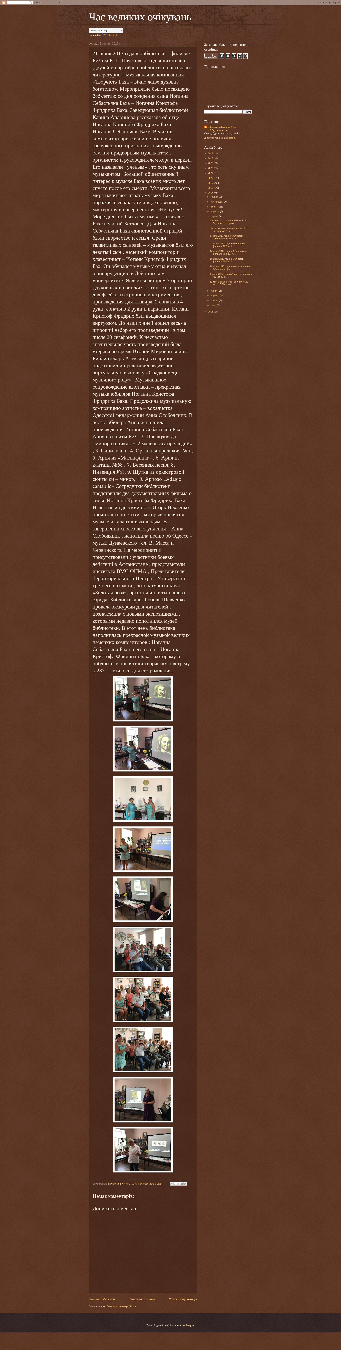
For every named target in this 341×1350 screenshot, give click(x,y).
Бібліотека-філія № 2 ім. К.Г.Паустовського (222, 129)
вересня (215, 211)
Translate (113, 35)
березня (215, 295)
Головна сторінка (142, 1299)
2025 (211, 158)
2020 (211, 178)
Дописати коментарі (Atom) (121, 1306)
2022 (211, 168)
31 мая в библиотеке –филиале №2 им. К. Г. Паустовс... (229, 283)
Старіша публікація (183, 1299)
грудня (215, 196)
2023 (211, 163)
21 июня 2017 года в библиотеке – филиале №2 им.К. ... (228, 245)
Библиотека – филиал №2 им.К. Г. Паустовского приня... (228, 222)
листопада (217, 201)
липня (214, 290)
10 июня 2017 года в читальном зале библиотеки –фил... (230, 267)
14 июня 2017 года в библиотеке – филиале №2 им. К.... (228, 252)
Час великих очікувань (140, 16)
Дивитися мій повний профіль (220, 138)
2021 (211, 173)
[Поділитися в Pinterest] (185, 1184)
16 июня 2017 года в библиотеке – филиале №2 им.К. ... (228, 260)
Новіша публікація (102, 1299)
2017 (211, 192)
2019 (211, 183)
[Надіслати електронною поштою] (172, 1184)
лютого (215, 300)
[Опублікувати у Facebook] (182, 1184)
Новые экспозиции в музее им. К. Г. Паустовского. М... (229, 229)
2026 (211, 153)
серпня (215, 216)
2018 (211, 188)
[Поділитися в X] (178, 1184)
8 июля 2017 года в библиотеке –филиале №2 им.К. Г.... (226, 237)
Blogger (190, 1325)
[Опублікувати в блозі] (175, 1184)
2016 (211, 311)
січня (214, 305)
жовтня (215, 206)
